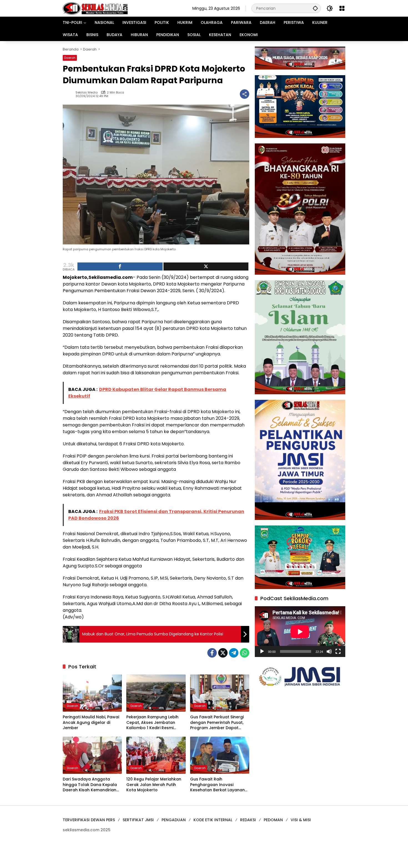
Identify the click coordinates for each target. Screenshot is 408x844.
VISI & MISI (301, 820)
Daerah (69, 57)
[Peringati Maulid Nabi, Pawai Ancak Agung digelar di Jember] (92, 693)
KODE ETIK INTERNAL (212, 820)
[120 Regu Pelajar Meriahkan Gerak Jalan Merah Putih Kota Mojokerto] (155, 755)
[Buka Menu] (342, 8)
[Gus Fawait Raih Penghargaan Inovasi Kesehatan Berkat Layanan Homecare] (219, 755)
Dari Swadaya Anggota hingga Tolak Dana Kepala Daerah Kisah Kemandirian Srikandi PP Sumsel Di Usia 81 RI (91, 785)
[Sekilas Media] (95, 8)
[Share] (120, 266)
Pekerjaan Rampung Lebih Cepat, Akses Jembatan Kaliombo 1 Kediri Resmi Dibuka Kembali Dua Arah (152, 722)
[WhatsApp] (244, 653)
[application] (300, 631)
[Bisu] (329, 651)
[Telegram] (233, 653)
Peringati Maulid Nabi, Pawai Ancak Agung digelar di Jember (91, 722)
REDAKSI (248, 820)
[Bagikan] (244, 94)
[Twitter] (223, 653)
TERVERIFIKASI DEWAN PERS (89, 820)
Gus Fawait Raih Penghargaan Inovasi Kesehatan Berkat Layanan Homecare (217, 785)
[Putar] (262, 651)
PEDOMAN (273, 820)
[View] (206, 266)
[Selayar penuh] (338, 651)
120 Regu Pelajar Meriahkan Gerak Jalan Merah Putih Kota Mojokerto (153, 785)
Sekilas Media (86, 92)
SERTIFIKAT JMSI (138, 820)
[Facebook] (212, 653)
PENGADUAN (174, 820)
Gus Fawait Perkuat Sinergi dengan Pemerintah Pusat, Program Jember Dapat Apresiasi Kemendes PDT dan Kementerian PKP (219, 722)
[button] (315, 8)
